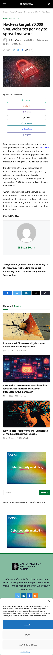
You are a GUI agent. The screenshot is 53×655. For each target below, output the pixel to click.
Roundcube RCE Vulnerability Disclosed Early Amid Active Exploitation (24, 345)
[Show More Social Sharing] (31, 50)
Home (5, 12)
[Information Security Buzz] (26, 4)
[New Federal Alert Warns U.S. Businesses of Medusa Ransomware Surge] (26, 414)
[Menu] (4, 4)
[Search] (49, 4)
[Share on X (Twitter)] (18, 50)
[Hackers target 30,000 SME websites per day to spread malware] (26, 71)
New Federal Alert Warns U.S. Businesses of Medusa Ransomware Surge (25, 432)
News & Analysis (16, 12)
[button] (49, 601)
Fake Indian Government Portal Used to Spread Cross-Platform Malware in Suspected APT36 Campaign (25, 388)
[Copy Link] (26, 50)
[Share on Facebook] (22, 50)
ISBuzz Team (16, 40)
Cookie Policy (25, 652)
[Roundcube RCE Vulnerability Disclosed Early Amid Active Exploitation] (26, 326)
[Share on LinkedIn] (14, 50)
